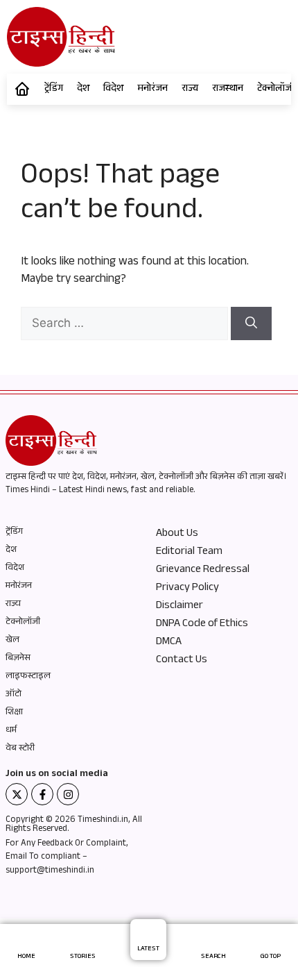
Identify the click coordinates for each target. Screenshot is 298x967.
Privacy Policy (187, 589)
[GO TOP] (271, 942)
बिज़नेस (18, 659)
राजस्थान (227, 89)
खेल (12, 641)
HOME (26, 957)
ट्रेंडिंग (53, 89)
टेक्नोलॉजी (23, 623)
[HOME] (27, 942)
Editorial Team (189, 553)
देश (83, 89)
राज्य (190, 89)
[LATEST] (149, 934)
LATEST (148, 949)
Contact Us (181, 661)
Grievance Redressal (202, 571)
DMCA (169, 643)
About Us (177, 534)
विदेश (113, 89)
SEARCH (213, 957)
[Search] (251, 323)
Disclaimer (179, 607)
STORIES (83, 957)
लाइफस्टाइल (28, 677)
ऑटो (13, 695)
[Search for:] (126, 325)
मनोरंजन (152, 89)
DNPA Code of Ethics (202, 625)
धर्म (11, 731)
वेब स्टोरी (20, 749)
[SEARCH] (214, 942)
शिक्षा (14, 713)
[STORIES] (83, 942)
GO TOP (271, 957)
